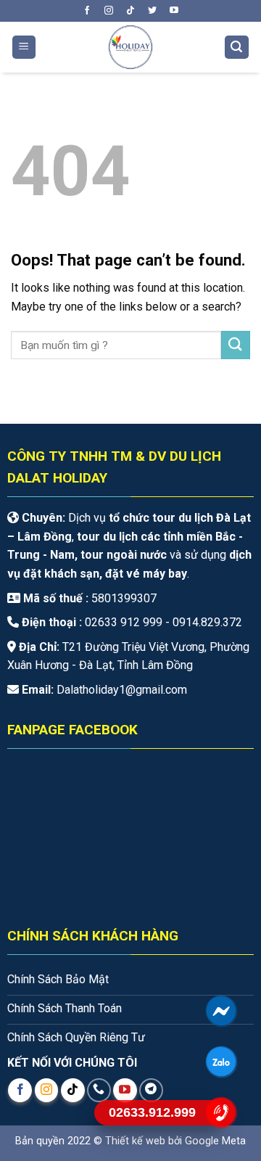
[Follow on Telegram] (151, 1090)
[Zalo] (221, 1062)
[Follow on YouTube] (174, 11)
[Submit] (235, 345)
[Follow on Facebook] (87, 11)
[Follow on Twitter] (152, 11)
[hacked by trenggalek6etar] (130, 47)
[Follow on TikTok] (130, 11)
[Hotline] (221, 1112)
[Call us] (99, 1090)
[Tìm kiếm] (237, 48)
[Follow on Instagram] (109, 11)
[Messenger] (221, 1011)
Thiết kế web (135, 1141)
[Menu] (24, 48)
